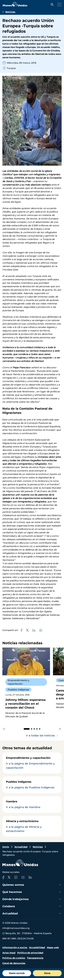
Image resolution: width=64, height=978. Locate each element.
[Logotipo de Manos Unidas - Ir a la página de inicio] (15, 5)
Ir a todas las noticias (40, 735)
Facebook (3, 877)
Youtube (23, 877)
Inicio (5, 846)
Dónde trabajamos (15, 899)
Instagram (16, 877)
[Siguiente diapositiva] (60, 729)
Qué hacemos (12, 892)
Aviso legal (8, 952)
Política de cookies (13, 957)
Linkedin (30, 877)
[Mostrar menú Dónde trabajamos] (60, 899)
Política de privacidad (30, 952)
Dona (47, 973)
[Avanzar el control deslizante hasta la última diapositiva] (4, 729)
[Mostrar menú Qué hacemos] (60, 892)
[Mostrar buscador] (51, 4)
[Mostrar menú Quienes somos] (60, 885)
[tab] (27, 729)
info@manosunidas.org (15, 928)
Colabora (8, 906)
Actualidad (20, 846)
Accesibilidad (37, 947)
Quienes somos (13, 884)
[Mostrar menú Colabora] (60, 906)
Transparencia (35, 957)
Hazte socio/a (17, 973)
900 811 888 (9, 938)
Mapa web (53, 947)
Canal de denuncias (13, 963)
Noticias (10, 11)
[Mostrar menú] (59, 4)
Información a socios (14, 947)
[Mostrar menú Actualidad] (60, 913)
